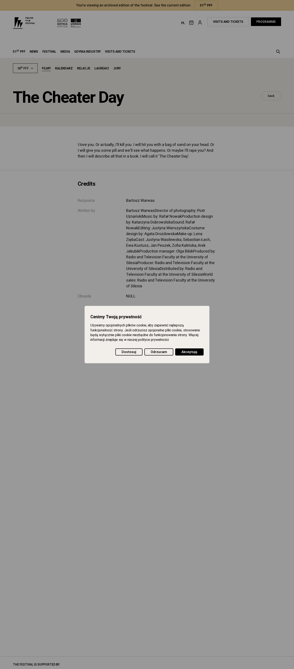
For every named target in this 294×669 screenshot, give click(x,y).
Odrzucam (159, 352)
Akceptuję (189, 352)
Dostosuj (129, 352)
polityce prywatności (153, 340)
